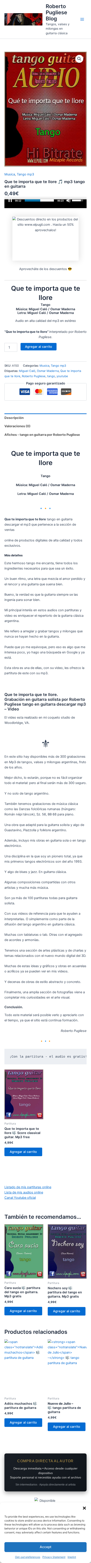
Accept (45, 1547)
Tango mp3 (25, 174)
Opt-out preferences (27, 1557)
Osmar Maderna (48, 371)
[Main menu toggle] (82, 19)
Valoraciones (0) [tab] (17, 426)
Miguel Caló (27, 371)
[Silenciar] (68, 200)
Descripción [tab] (14, 418)
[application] (45, 203)
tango (51, 376)
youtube (62, 376)
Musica (9, 174)
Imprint (72, 1557)
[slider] (39, 200)
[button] (84, 1508)
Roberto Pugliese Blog (56, 12)
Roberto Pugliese (34, 376)
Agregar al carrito (38, 347)
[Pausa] (10, 200)
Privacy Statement (53, 1557)
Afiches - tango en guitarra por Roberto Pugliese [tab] (42, 435)
